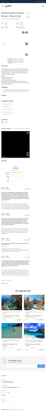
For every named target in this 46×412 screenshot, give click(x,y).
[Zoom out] (28, 155)
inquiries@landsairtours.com (11, 387)
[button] (26, 54)
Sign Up (42, 1)
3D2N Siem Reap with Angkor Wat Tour (33, 315)
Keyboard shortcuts (8, 157)
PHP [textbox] (3, 402)
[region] (15, 144)
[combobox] (7, 402)
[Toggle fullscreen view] (28, 133)
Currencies (3, 399)
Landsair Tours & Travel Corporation (16, 409)
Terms (23, 157)
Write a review (4, 283)
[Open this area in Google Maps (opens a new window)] (4, 157)
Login (38, 1)
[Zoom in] (28, 153)
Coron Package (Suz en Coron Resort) (11, 315)
